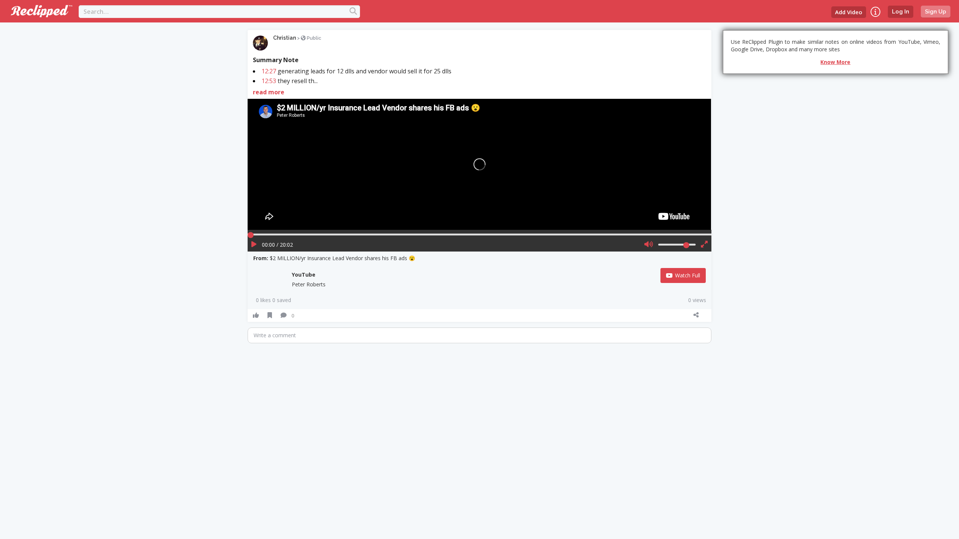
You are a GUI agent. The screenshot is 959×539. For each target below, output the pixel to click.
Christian (284, 38)
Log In (900, 11)
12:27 (268, 71)
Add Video (848, 12)
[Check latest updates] (875, 12)
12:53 (268, 81)
